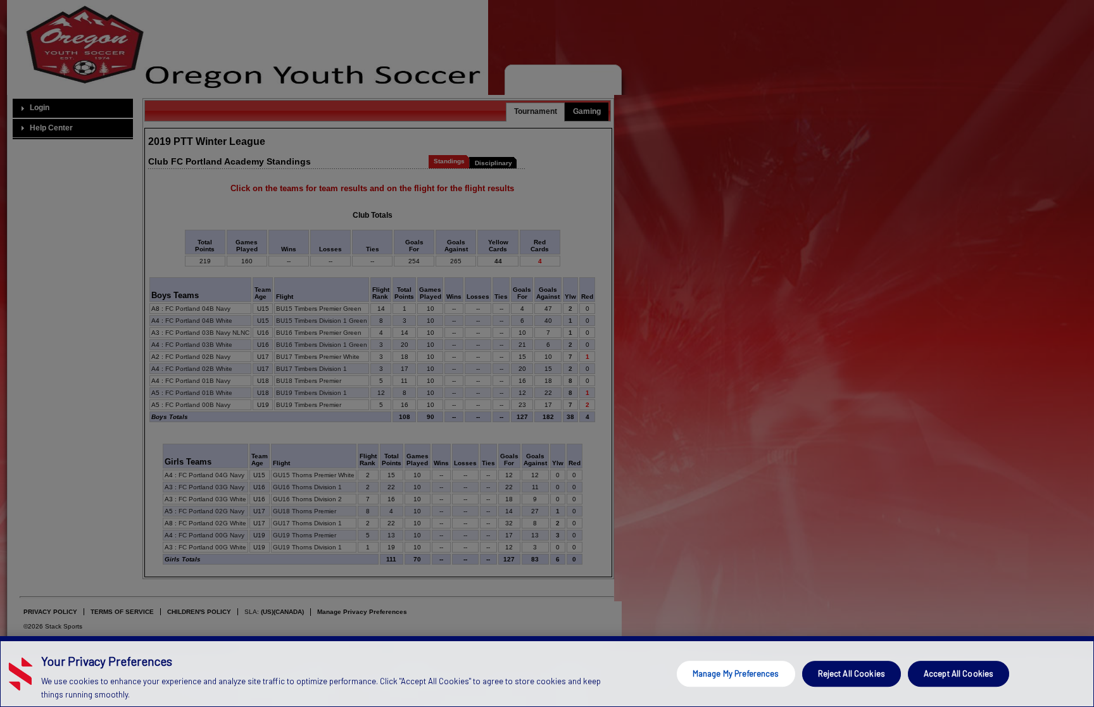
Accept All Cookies (958, 673)
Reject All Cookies (851, 673)
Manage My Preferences (736, 673)
